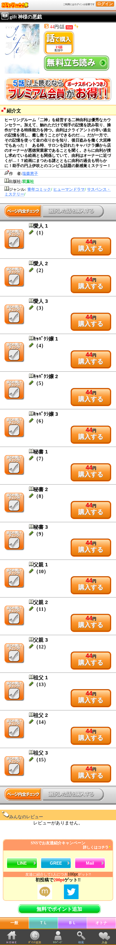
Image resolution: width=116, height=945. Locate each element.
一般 (14, 923)
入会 (104, 942)
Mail (90, 863)
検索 (81, 942)
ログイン (105, 4)
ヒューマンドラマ (69, 189)
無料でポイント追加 (59, 909)
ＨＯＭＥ (11, 942)
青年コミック (39, 189)
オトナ (101, 923)
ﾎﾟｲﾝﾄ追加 (34, 942)
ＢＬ (72, 923)
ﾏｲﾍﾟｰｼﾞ (58, 942)
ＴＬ (43, 923)
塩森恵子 (30, 174)
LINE (22, 863)
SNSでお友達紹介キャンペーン (70, 845)
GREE (56, 863)
